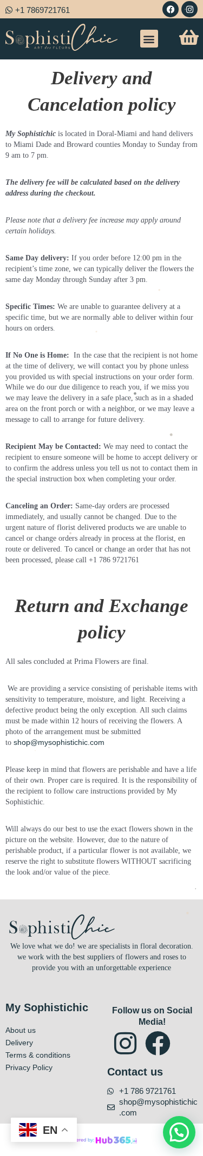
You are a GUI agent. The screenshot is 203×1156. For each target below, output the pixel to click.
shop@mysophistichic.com (59, 742)
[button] (149, 39)
